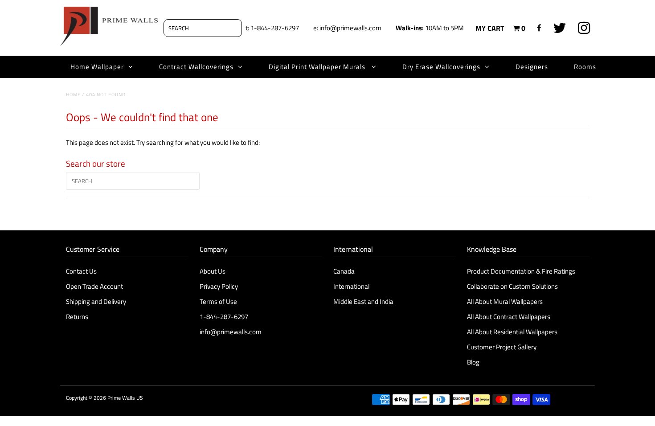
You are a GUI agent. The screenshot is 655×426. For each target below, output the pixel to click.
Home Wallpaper (97, 66)
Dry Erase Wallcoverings (441, 66)
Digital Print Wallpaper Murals (318, 66)
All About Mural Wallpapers (505, 301)
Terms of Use (218, 301)
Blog (473, 362)
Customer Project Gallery (501, 347)
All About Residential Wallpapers (512, 332)
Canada (344, 271)
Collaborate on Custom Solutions (512, 286)
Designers (532, 66)
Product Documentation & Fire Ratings (521, 271)
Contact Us (81, 271)
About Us (212, 271)
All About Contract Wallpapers (508, 316)
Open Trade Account (94, 286)
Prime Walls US (125, 397)
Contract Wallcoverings (196, 66)
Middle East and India (363, 301)
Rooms (585, 66)
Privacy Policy (219, 286)
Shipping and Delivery (96, 301)
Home (73, 94)
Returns (77, 316)
